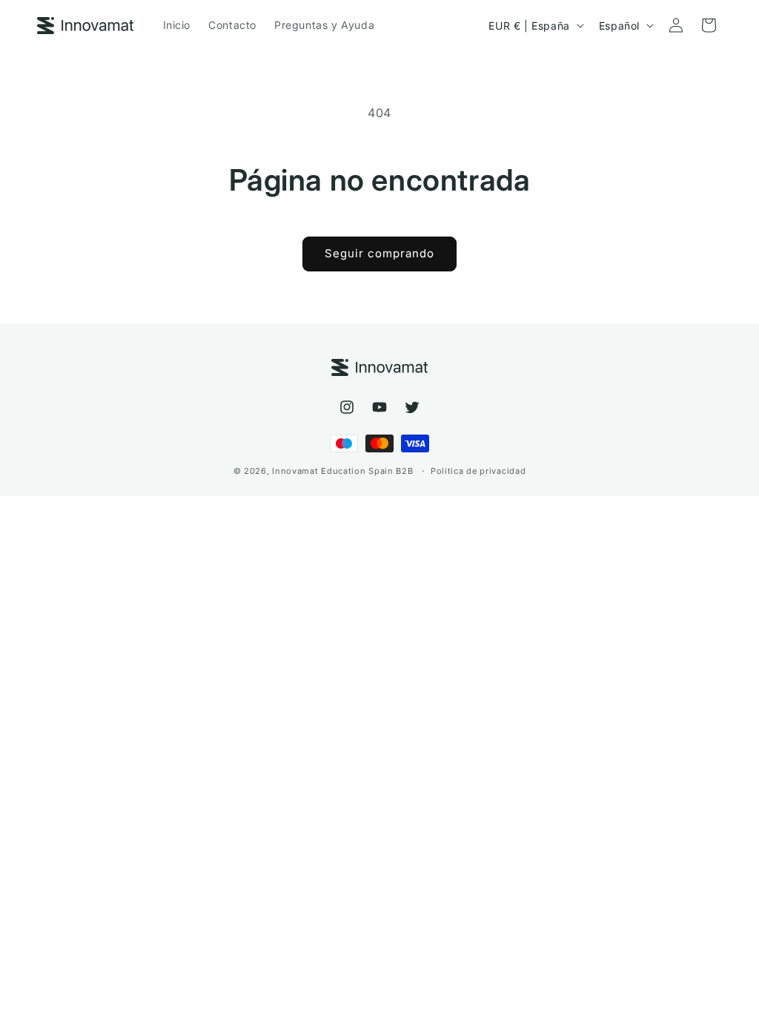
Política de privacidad (478, 471)
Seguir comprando (379, 253)
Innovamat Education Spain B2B (342, 471)
